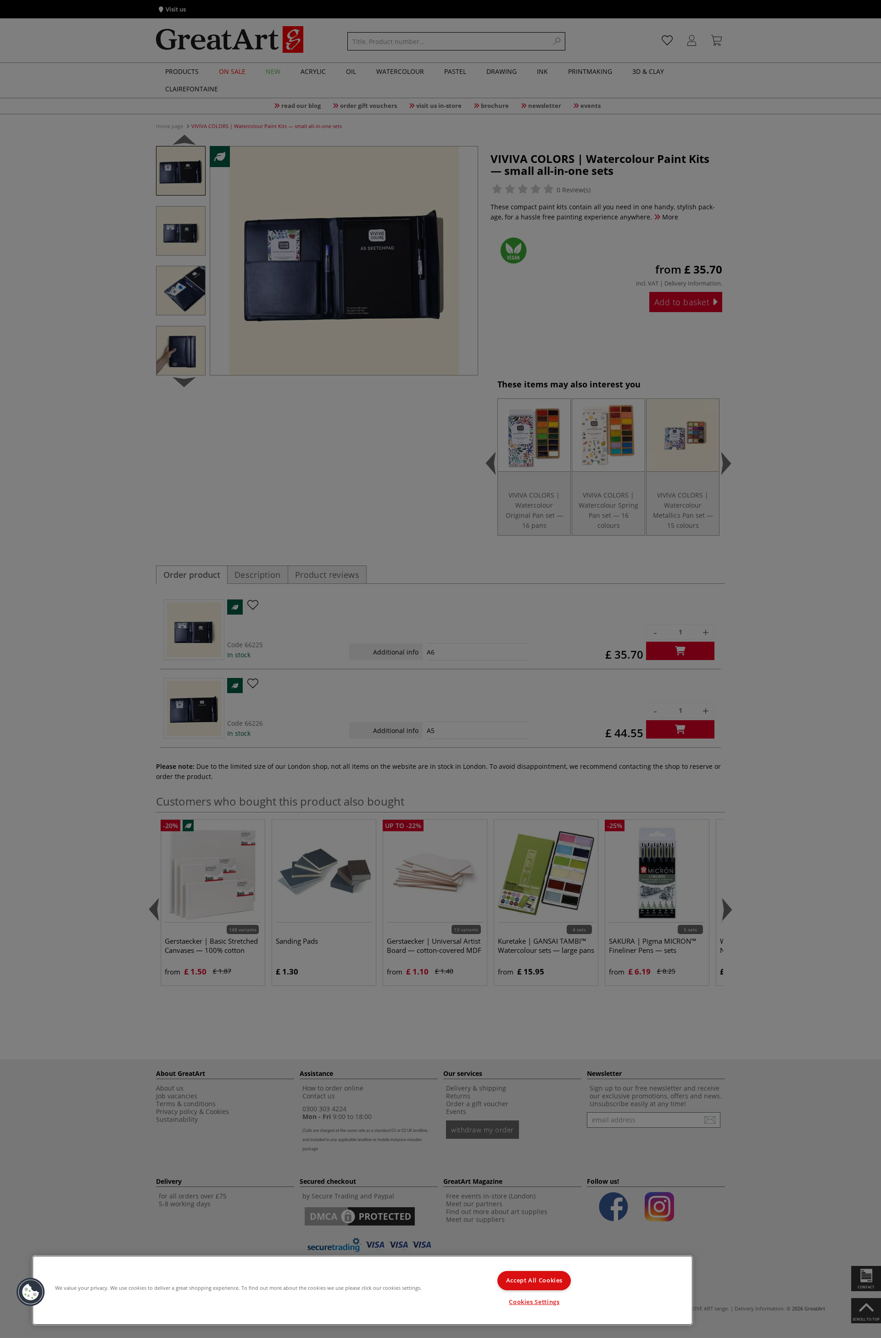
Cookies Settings (534, 1302)
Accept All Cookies (534, 1280)
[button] (30, 1292)
